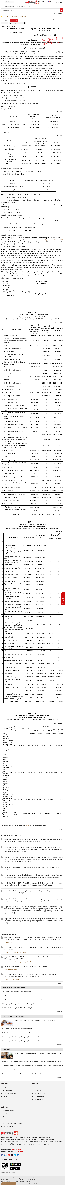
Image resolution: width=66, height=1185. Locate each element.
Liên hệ (5, 1096)
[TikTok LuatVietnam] (12, 1155)
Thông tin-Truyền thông (19, 952)
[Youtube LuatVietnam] (9, 1155)
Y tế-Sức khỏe (8, 942)
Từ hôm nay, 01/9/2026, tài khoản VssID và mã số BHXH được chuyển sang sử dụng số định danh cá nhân (32, 1065)
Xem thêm (59, 928)
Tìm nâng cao (59, 13)
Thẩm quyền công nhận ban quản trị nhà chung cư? (16, 991)
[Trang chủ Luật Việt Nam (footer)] (32, 1133)
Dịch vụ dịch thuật (39, 1096)
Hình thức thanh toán (9, 1113)
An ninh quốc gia (17, 962)
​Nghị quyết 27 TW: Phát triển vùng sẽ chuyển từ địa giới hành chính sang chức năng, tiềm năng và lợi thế (31, 1061)
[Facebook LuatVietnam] (2, 1155)
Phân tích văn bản (39, 1090)
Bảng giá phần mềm (8, 1110)
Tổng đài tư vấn (38, 1102)
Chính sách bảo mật (8, 1120)
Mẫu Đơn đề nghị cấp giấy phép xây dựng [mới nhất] (17, 1028)
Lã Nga (60, 829)
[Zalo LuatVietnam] (5, 1155)
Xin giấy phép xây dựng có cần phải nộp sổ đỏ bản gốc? (18, 1004)
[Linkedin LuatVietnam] (18, 1155)
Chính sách (16, 979)
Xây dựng (7, 969)
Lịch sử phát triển (7, 1090)
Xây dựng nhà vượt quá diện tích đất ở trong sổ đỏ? (16, 995)
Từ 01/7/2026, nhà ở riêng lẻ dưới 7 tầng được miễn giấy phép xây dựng (34, 1020)
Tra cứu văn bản (38, 1087)
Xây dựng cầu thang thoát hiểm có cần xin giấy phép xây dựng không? (22, 999)
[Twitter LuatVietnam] (15, 1155)
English (52, 2)
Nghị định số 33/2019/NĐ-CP (54, 240)
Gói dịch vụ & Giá (40, 2)
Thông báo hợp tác (8, 1126)
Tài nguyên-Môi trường (29, 962)
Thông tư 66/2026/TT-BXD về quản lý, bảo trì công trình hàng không (26, 966)
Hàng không (13, 969)
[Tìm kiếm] (61, 10)
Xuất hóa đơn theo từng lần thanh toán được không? (17, 1008)
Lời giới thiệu (6, 1087)
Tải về (27, 825)
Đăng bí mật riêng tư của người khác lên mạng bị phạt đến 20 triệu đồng (22, 1073)
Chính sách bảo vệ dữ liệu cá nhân (12, 1123)
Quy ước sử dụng (8, 1117)
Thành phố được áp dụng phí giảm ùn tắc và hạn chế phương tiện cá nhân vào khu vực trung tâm (29, 1069)
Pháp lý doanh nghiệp (40, 1093)
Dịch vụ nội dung (38, 1099)
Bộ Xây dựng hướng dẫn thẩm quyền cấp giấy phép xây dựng (19, 1032)
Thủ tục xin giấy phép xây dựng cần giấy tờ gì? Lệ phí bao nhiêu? (20, 1037)
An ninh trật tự (8, 962)
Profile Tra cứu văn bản (9, 1093)
